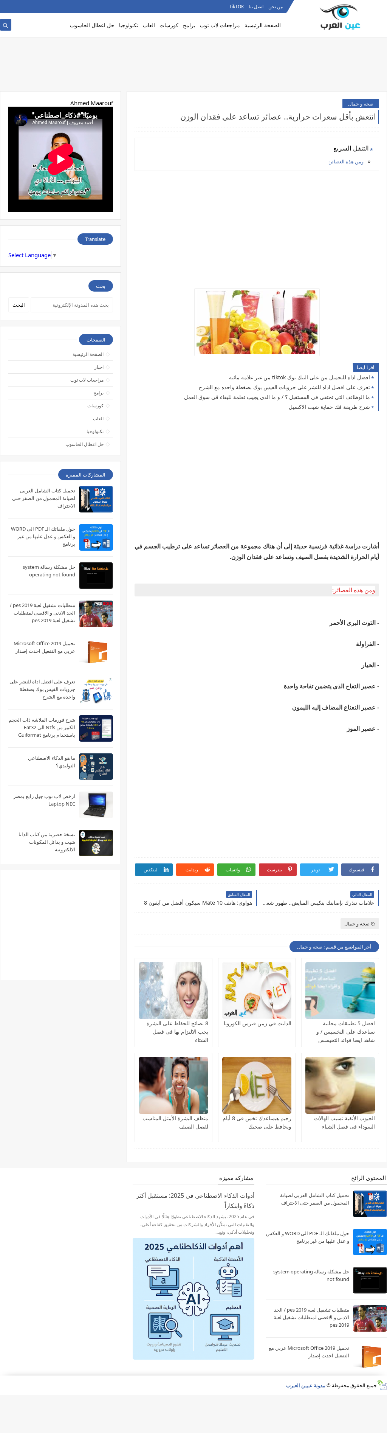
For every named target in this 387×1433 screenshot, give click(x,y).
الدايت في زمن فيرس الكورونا (257, 1023)
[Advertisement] (193, 67)
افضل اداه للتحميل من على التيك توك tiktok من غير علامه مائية (299, 377)
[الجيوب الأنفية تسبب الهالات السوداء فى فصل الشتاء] (340, 1085)
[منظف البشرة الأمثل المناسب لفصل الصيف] (173, 1085)
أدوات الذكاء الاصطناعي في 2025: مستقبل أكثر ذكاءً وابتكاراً (195, 1200)
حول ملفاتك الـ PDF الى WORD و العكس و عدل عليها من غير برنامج (43, 536)
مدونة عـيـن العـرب (305, 1385)
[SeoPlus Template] (382, 1385)
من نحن (275, 6)
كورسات (168, 25)
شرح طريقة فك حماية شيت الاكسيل (329, 406)
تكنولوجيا (128, 25)
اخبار (99, 367)
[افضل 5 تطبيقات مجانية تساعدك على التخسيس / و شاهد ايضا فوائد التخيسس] (340, 990)
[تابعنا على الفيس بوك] (17, 7)
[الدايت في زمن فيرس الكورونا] (257, 990)
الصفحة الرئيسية (263, 25)
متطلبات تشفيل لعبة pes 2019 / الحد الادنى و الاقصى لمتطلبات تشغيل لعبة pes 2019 (42, 613)
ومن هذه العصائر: (346, 161)
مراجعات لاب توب (220, 25)
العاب (149, 25)
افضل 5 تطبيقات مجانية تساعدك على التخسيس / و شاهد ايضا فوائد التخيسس (345, 1031)
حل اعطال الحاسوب (92, 25)
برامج (189, 25)
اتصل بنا (256, 6)
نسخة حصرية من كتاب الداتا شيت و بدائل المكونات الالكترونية (47, 842)
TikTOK (236, 6)
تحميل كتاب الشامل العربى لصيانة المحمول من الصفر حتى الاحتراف (43, 498)
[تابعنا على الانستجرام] (5, 7)
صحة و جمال (360, 103)
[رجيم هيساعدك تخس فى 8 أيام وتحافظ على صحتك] (257, 1085)
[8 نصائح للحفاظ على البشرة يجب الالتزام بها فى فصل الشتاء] (173, 990)
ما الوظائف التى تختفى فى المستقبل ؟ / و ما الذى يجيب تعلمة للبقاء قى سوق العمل (277, 397)
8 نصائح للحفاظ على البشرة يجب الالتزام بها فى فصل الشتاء (177, 1031)
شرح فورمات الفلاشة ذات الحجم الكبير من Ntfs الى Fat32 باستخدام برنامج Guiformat (42, 727)
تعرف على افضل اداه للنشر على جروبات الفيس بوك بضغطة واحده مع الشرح (284, 387)
